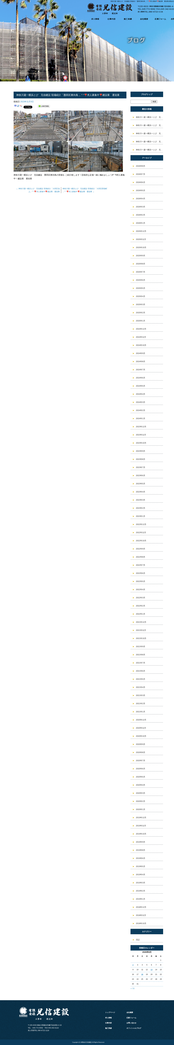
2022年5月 (140, 581)
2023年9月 (140, 451)
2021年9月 (140, 646)
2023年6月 (140, 475)
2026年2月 (140, 215)
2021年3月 (140, 695)
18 (142, 974)
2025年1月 (140, 321)
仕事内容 (111, 19)
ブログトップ (147, 94)
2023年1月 (140, 516)
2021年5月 (140, 679)
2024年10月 (141, 345)
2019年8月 (140, 850)
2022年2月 (140, 606)
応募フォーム (160, 19)
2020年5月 (140, 777)
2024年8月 (140, 361)
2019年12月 (141, 817)
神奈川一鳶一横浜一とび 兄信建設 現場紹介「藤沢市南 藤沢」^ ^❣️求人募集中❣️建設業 (149, 125)
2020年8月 (140, 752)
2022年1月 (140, 614)
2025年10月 (141, 247)
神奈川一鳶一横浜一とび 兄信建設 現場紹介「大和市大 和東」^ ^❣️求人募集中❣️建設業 (149, 141)
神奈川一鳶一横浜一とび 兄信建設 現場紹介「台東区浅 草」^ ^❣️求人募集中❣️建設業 (149, 150)
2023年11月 (141, 435)
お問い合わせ (131, 1023)
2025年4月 (140, 296)
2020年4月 (140, 785)
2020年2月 (140, 801)
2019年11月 (141, 826)
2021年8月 (140, 655)
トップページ (110, 1012)
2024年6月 (140, 378)
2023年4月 (140, 492)
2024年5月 (140, 386)
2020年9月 (140, 744)
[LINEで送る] (44, 106)
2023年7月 (140, 467)
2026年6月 (140, 182)
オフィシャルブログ (134, 1028)
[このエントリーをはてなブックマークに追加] (15, 106)
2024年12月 (141, 329)
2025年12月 (141, 231)
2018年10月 (141, 923)
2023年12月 (141, 427)
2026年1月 (140, 223)
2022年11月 (141, 532)
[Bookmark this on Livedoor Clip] (18, 106)
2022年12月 (141, 524)
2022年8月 (140, 557)
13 (152, 970)
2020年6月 (140, 769)
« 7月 (133, 988)
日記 (138, 940)
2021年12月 (141, 622)
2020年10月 (141, 736)
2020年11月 (141, 728)
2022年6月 (140, 573)
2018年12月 (141, 907)
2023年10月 (141, 443)
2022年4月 (140, 589)
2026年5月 (140, 190)
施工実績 (128, 19)
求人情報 (95, 19)
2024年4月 (140, 394)
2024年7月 (140, 370)
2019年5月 (140, 866)
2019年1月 (140, 899)
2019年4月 (140, 874)
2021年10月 (141, 638)
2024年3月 (140, 402)
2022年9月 (140, 549)
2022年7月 (140, 565)
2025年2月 (140, 313)
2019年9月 (140, 842)
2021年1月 (140, 712)
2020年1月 (140, 809)
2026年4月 (140, 198)
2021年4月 (140, 687)
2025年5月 (140, 288)
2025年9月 (140, 255)
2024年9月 (140, 353)
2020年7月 (140, 760)
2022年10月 (141, 541)
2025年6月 (140, 280)
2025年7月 (140, 272)
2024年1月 (140, 418)
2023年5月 (140, 484)
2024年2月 (140, 410)
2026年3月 (140, 207)
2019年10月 (141, 834)
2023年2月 (140, 508)
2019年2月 (140, 891)
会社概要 (144, 19)
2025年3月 (140, 304)
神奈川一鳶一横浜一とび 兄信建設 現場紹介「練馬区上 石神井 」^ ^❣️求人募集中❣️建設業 (149, 133)
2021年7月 (140, 663)
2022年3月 (140, 598)
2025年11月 (141, 239)
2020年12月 (141, 720)
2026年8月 (140, 166)
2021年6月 (140, 671)
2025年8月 (140, 264)
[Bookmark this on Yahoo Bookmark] (21, 106)
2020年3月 (140, 793)
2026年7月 (140, 174)
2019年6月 (140, 858)
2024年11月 (141, 337)
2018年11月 (141, 915)
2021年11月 (141, 630)
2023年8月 (140, 459)
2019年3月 (140, 883)
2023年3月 (140, 500)
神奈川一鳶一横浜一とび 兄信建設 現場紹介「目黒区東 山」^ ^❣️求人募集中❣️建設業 (149, 117)
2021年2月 (140, 703)
